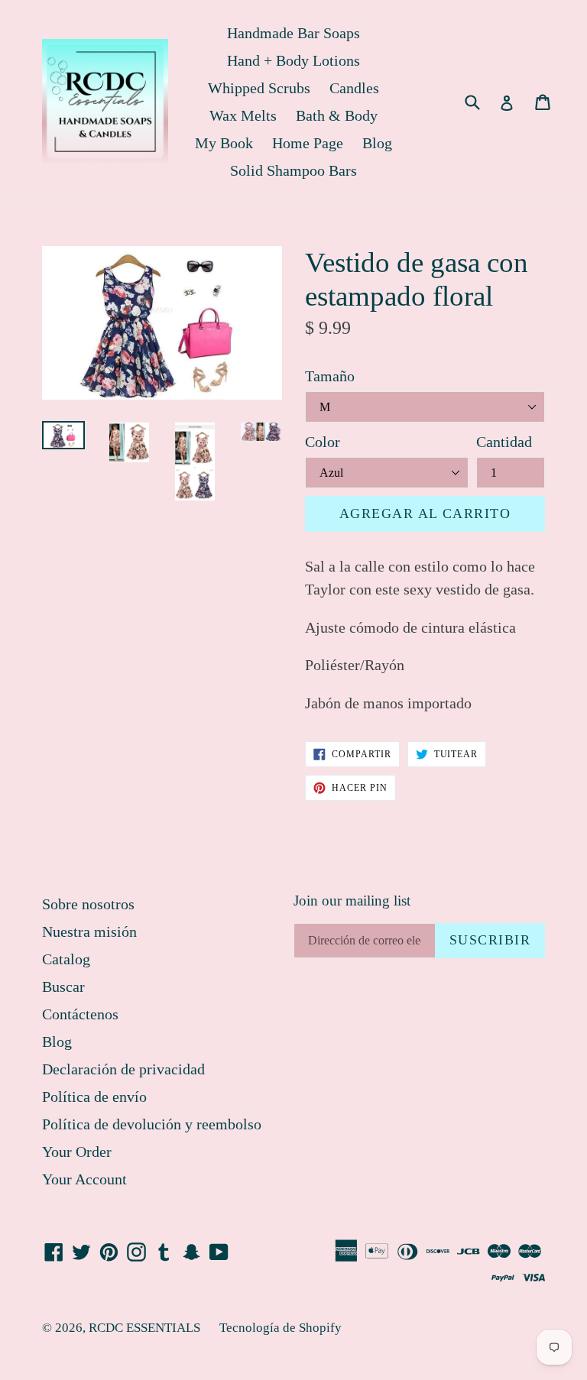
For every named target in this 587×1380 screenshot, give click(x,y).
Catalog (66, 959)
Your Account (84, 1179)
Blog (377, 142)
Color (322, 441)
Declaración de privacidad (123, 1069)
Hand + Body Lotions (293, 60)
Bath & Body (337, 115)
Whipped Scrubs (259, 87)
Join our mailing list (352, 900)
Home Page (307, 142)
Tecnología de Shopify (280, 1327)
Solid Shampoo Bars (293, 170)
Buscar (63, 986)
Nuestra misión (89, 931)
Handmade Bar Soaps (293, 32)
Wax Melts (243, 115)
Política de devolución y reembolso (151, 1124)
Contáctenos (80, 1014)
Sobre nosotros (88, 904)
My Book (224, 142)
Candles (354, 87)
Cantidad (504, 441)
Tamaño (330, 376)
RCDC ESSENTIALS (144, 1327)
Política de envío (94, 1096)
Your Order (77, 1151)
